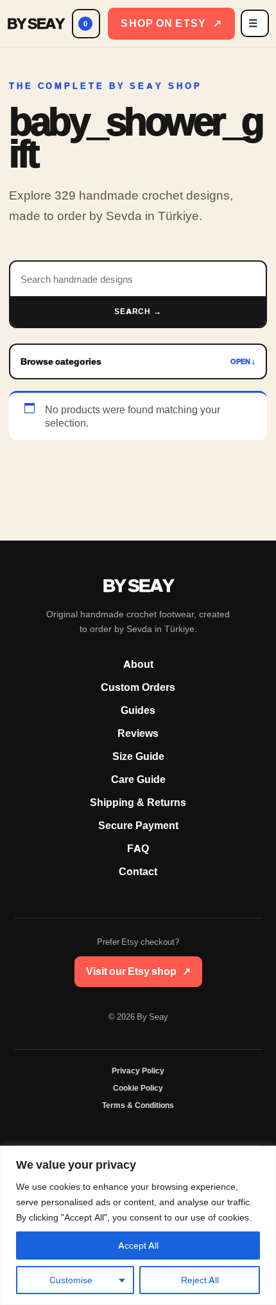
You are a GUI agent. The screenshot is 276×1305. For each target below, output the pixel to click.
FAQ (138, 848)
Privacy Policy (138, 1071)
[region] (138, 1225)
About (138, 664)
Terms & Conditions (138, 1105)
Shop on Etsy (171, 23)
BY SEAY (35, 23)
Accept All (138, 1245)
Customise (70, 1280)
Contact (138, 871)
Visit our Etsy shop (138, 971)
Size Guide (138, 756)
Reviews (138, 733)
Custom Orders (138, 687)
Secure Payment (138, 825)
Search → (138, 311)
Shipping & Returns (138, 802)
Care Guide (138, 779)
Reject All (200, 1280)
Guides (138, 710)
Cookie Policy (138, 1088)
